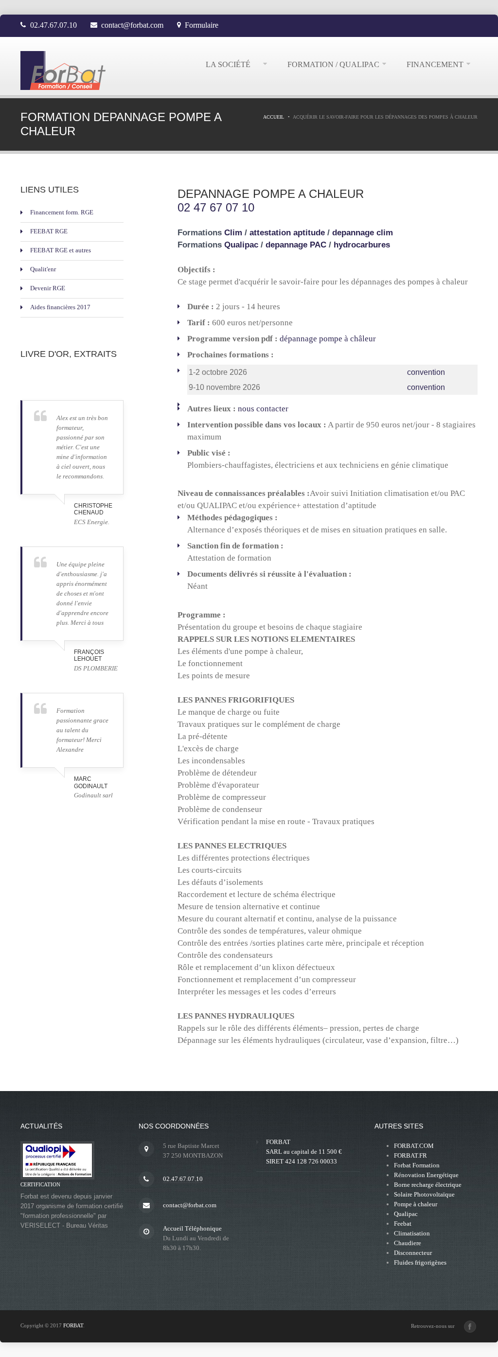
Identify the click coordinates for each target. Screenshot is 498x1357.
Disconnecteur (413, 1252)
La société (233, 64)
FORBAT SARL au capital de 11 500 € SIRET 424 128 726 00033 (304, 1151)
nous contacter (263, 408)
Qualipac (241, 244)
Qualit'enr (43, 269)
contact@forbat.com (132, 25)
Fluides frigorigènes (420, 1262)
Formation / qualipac (333, 64)
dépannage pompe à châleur (328, 338)
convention (426, 372)
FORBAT (73, 1325)
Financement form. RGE (61, 212)
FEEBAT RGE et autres (60, 250)
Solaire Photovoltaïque (424, 1194)
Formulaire (201, 25)
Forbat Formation (417, 1165)
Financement (435, 64)
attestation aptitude (288, 232)
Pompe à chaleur (415, 1204)
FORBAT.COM (414, 1145)
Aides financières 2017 (60, 307)
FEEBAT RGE (49, 231)
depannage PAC (296, 244)
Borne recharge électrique (428, 1184)
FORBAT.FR (410, 1155)
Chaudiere (407, 1243)
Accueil (273, 117)
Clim (234, 232)
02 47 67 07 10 (216, 207)
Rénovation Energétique (426, 1175)
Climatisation (412, 1233)
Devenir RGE (47, 288)
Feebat (402, 1223)
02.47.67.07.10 (53, 25)
